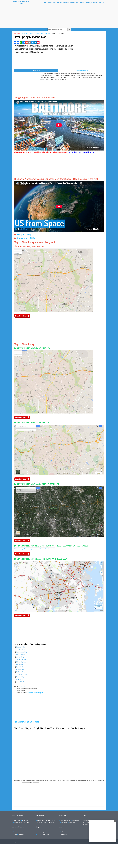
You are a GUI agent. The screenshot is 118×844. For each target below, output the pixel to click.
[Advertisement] (59, 16)
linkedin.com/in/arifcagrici (35, 693)
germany (88, 3)
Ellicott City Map (21, 662)
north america (30, 33)
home (23, 33)
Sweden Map (64, 822)
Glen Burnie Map (21, 659)
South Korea (64, 834)
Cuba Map (26, 822)
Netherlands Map (50, 820)
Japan (78, 832)
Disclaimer (50, 841)
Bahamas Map (18, 822)
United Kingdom (42, 832)
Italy (44, 834)
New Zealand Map (65, 820)
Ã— (115, 821)
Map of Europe (40, 815)
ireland (95, 3)
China (66, 832)
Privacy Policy (43, 841)
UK (54, 3)
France (39, 834)
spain (82, 3)
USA (45, 3)
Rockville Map (20, 669)
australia (65, 3)
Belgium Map (40, 820)
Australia (72, 832)
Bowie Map (19, 679)
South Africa (72, 822)
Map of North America (18, 815)
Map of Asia (62, 815)
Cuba (15, 834)
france (72, 3)
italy (77, 3)
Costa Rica (25, 820)
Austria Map (50, 822)
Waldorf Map (20, 657)
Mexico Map (17, 820)
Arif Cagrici (22, 686)
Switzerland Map (41, 822)
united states (40, 33)
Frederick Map (20, 664)
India (62, 832)
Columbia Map (20, 649)
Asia (60, 827)
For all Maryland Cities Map (26, 721)
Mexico (31, 832)
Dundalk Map (20, 667)
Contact (85, 815)
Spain (48, 834)
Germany (50, 832)
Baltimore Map (20, 647)
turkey (101, 3)
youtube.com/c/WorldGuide (81, 152)
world (49, 3)
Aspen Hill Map (20, 682)
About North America (18, 827)
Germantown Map (21, 652)
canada (59, 3)
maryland (47, 33)
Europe (38, 827)
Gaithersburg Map (21, 674)
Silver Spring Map (21, 654)
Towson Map (20, 677)
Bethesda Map (20, 672)
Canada (25, 832)
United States (17, 832)
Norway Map (75, 820)
